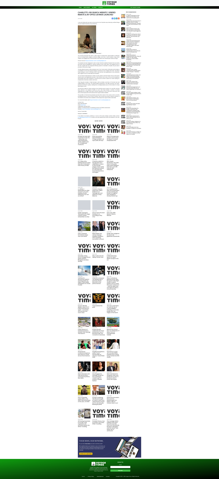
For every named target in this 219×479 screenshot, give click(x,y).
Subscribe (120, 470)
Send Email (83, 105)
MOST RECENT (87, 7)
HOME (80, 7)
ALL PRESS (94, 7)
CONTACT (100, 7)
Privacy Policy (91, 476)
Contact (108, 476)
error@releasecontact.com (84, 117)
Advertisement (100, 476)
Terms (83, 476)
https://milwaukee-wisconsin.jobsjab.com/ (91, 109)
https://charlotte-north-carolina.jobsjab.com (95, 60)
